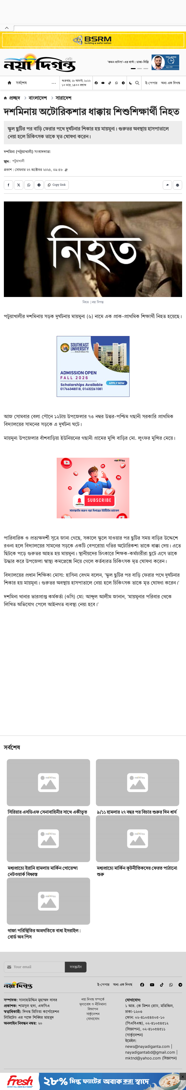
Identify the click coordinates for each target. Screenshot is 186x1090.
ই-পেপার (151, 83)
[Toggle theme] (131, 83)
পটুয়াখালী (18, 161)
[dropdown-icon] (54, 83)
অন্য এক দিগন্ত (170, 83)
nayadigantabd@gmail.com (150, 1052)
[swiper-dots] (133, 68)
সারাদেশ (63, 98)
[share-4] (39, 185)
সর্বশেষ (21, 82)
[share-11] (167, 185)
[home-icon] (9, 82)
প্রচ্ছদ (14, 98)
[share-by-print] (177, 185)
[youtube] (103, 83)
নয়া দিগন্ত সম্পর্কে (92, 999)
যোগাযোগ (92, 1019)
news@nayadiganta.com (147, 1046)
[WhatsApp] (116, 83)
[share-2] (18, 185)
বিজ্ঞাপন (93, 1009)
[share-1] (8, 185)
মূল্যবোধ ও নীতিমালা (92, 1004)
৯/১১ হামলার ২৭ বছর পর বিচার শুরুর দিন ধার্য (137, 812)
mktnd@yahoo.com (143, 1058)
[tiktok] (109, 83)
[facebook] (96, 83)
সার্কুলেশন (93, 1014)
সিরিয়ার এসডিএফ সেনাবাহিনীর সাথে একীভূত (47, 812)
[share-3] (28, 185)
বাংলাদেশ (38, 98)
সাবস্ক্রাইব (76, 967)
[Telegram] (123, 83)
